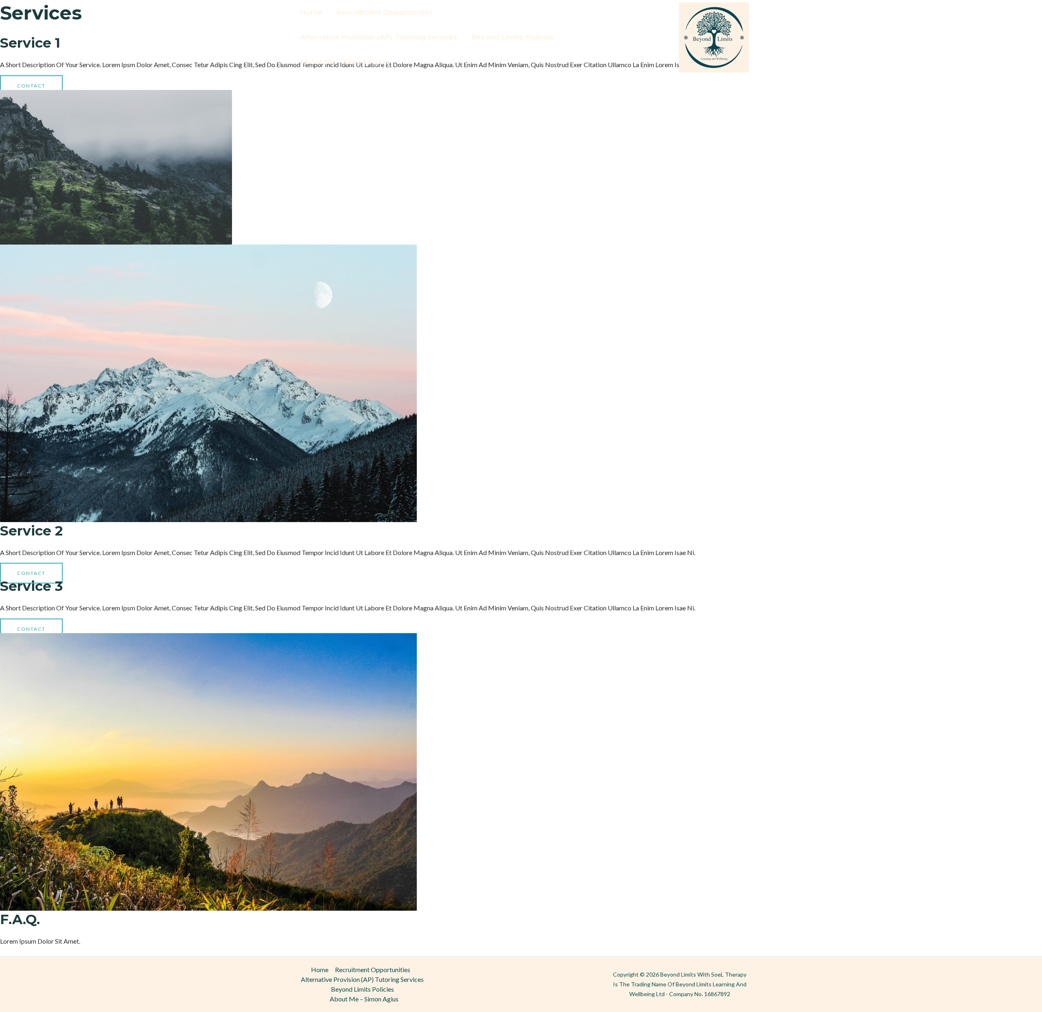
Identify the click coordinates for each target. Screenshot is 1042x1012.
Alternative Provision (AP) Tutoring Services (379, 37)
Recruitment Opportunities (384, 12)
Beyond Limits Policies (512, 37)
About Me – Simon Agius (344, 62)
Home (311, 12)
